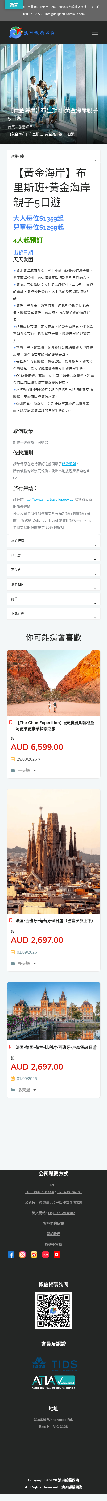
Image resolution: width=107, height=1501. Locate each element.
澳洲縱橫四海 (68, 1480)
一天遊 (24, 770)
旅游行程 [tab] (17, 541)
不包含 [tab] (16, 570)
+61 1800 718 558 (39, 1192)
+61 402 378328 (69, 1202)
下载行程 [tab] (17, 613)
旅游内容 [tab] (17, 156)
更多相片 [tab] (17, 584)
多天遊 (24, 963)
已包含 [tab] (16, 555)
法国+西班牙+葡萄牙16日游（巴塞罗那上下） (55, 920)
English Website (61, 1213)
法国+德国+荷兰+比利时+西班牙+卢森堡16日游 (56, 1047)
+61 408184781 (69, 1192)
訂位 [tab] (14, 599)
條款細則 (69, 464)
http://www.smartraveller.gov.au (49, 499)
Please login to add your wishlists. (10, 723)
